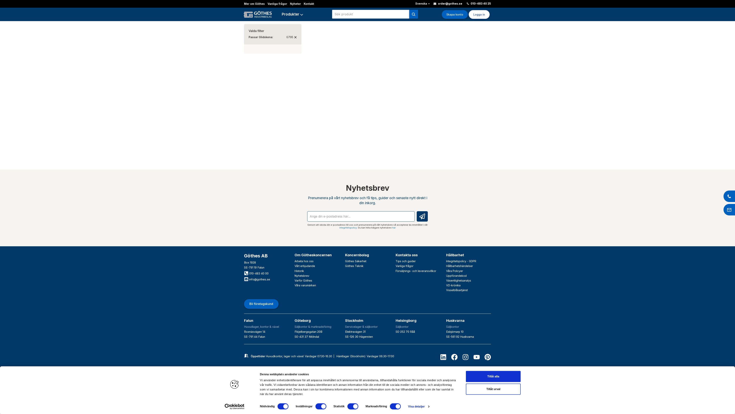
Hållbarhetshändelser (459, 266)
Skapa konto (454, 14)
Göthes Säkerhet (355, 261)
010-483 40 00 (258, 273)
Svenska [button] (421, 3)
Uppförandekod (456, 275)
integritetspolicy (348, 227)
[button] (292, 14)
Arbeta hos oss (304, 261)
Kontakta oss (407, 255)
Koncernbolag (357, 255)
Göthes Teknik (354, 266)
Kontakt (309, 3)
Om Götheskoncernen (313, 255)
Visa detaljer (416, 406)
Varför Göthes (303, 280)
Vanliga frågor (277, 3)
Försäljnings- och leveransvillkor (416, 271)
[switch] (320, 406)
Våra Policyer (454, 271)
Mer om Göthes (254, 3)
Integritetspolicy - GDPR (461, 261)
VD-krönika (453, 285)
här (394, 227)
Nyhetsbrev (302, 275)
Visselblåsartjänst (457, 290)
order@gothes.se (449, 3)
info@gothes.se (259, 279)
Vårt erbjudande (305, 266)
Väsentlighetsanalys (458, 280)
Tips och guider (406, 261)
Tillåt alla (493, 376)
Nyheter (295, 3)
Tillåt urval (493, 389)
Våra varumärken (305, 285)
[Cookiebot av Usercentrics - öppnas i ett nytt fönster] (234, 406)
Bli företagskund (261, 304)
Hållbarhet (455, 255)
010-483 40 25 (480, 3)
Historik (299, 271)
